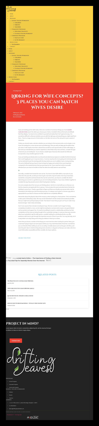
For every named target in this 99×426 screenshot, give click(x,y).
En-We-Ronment (20, 40)
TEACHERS (18, 27)
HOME (11, 14)
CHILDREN (18, 23)
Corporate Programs (18, 35)
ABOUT (11, 16)
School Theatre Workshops (20, 20)
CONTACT (12, 46)
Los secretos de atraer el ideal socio (20, 296)
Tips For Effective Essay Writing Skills (20, 288)
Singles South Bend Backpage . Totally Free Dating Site (26, 303)
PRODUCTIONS (14, 42)
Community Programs (19, 29)
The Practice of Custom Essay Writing (20, 281)
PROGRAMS (13, 18)
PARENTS (17, 25)
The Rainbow (16, 44)
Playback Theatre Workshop (23, 33)
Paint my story (19, 38)
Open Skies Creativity (21, 31)
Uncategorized (17, 91)
